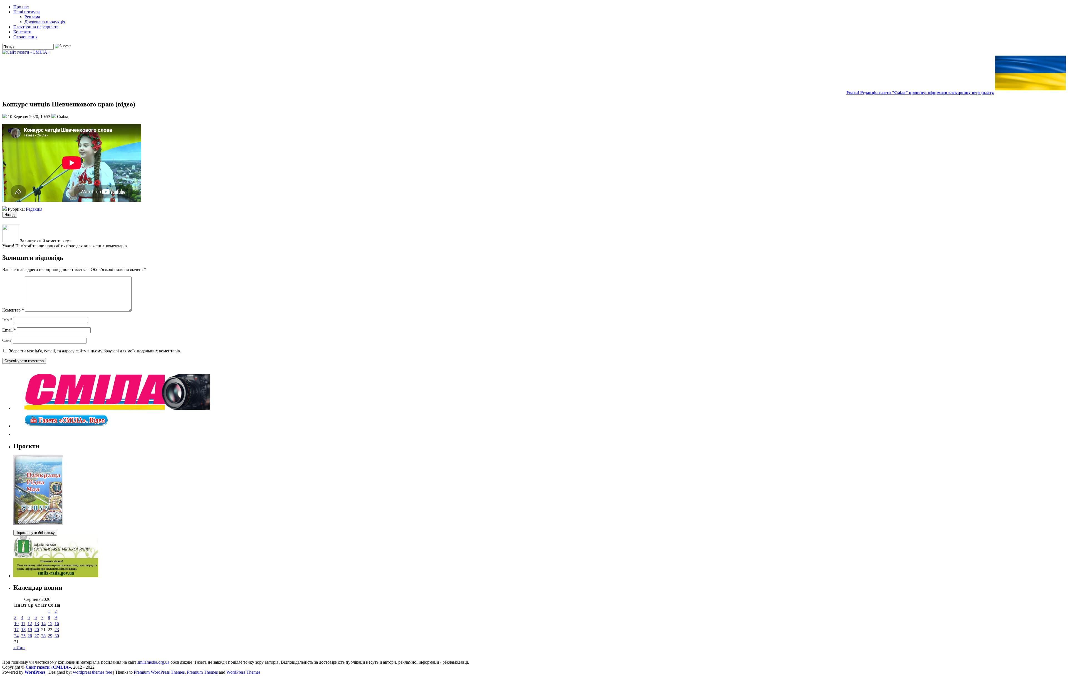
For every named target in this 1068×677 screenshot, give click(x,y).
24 (16, 635)
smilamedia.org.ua (153, 662)
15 (50, 623)
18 (23, 629)
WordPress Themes (243, 672)
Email (9, 330)
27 (36, 635)
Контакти (22, 31)
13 (36, 623)
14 (43, 623)
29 (50, 635)
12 (30, 623)
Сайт (7, 340)
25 (23, 635)
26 (30, 635)
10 (16, 623)
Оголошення (25, 36)
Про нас (21, 6)
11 (23, 623)
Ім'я (7, 319)
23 (57, 629)
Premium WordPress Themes (159, 672)
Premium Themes (202, 672)
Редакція (34, 209)
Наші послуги (26, 11)
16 (57, 623)
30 (57, 635)
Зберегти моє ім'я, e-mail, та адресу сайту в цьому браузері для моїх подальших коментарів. (95, 351)
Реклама (32, 16)
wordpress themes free (92, 672)
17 (16, 629)
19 (30, 629)
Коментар (13, 310)
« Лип (19, 647)
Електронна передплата (35, 26)
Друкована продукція (44, 21)
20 (36, 629)
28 (43, 635)
